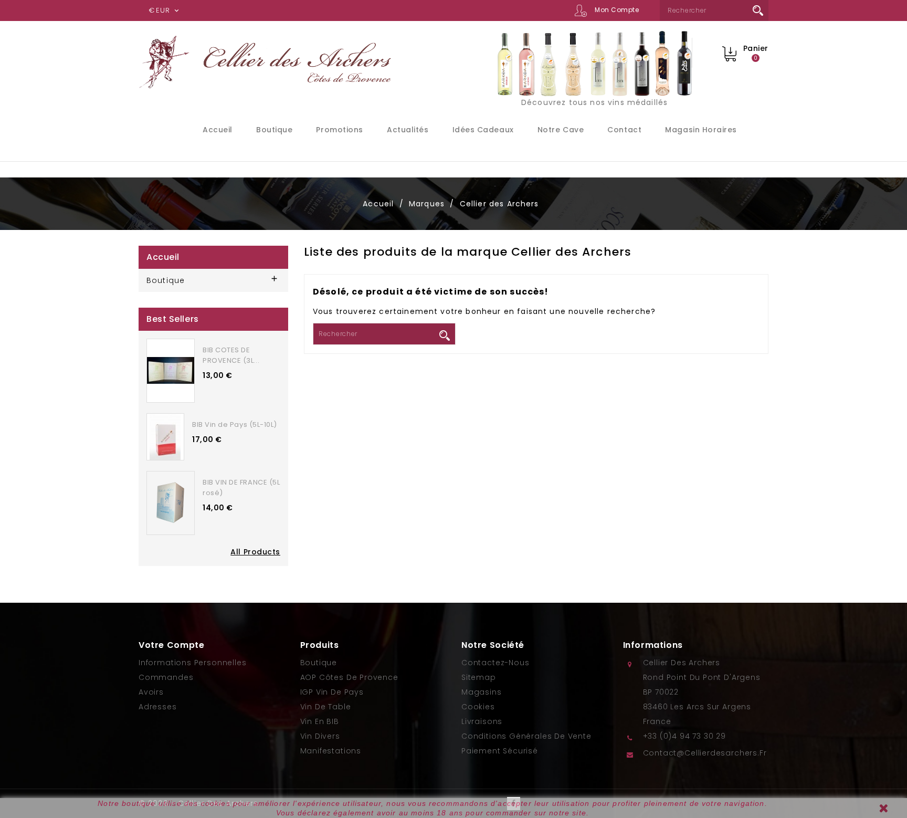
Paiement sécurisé (499, 751)
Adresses (158, 706)
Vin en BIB (319, 721)
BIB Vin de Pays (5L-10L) (234, 424)
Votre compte (171, 645)
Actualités (407, 129)
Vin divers (320, 736)
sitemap (478, 677)
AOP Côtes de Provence (349, 677)
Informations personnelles (193, 662)
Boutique (274, 129)
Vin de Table (325, 706)
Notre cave (560, 129)
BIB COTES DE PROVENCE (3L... (231, 355)
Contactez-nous (495, 662)
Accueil (218, 129)
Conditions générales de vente (526, 736)
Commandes (166, 677)
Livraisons (481, 721)
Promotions (339, 129)
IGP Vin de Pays (332, 692)
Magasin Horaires (701, 129)
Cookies (478, 706)
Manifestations (330, 751)
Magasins (481, 692)
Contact (624, 129)
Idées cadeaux (483, 129)
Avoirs (151, 692)
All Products (255, 552)
